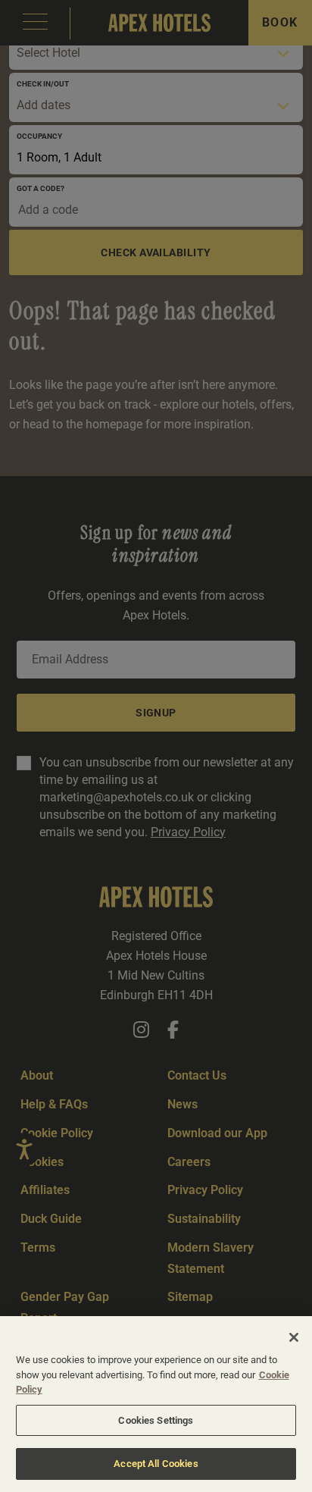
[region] (156, 1404)
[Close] (293, 1337)
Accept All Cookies (156, 1463)
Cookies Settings (155, 1420)
